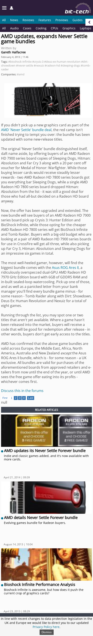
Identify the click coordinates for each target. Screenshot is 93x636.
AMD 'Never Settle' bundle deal (26, 129)
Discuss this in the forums (22, 390)
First (4, 398)
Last (30, 398)
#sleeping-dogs (70, 65)
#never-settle (24, 65)
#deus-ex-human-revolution (62, 61)
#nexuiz (39, 65)
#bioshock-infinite (20, 61)
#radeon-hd (52, 65)
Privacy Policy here (46, 627)
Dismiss (47, 632)
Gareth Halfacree (13, 52)
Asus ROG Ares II (65, 267)
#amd (20, 74)
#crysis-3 (37, 61)
